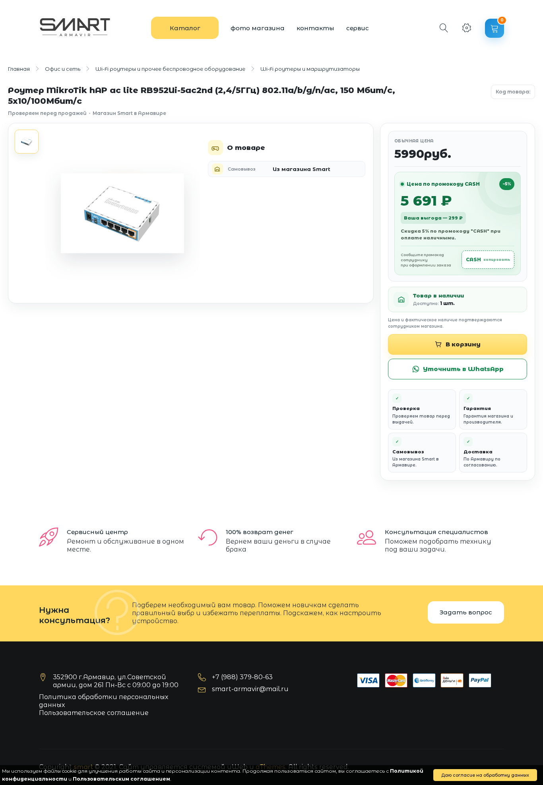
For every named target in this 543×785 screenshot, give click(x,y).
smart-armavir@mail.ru (250, 689)
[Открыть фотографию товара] (122, 213)
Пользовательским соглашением (121, 779)
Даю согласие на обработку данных (485, 775)
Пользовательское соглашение (94, 713)
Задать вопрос (466, 612)
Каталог (185, 28)
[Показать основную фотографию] (27, 142)
